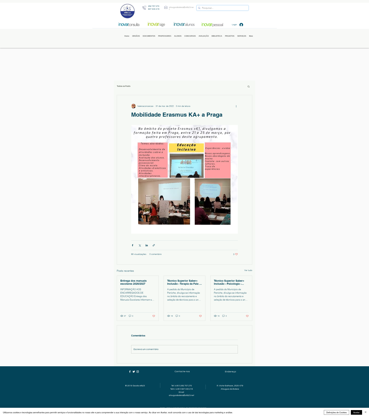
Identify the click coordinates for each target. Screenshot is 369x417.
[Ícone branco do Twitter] (133, 371)
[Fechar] (365, 412)
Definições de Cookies (336, 412)
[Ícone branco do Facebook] (129, 371)
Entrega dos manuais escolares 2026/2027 (133, 282)
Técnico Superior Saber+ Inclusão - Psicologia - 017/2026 (229, 282)
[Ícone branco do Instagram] (137, 371)
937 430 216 (153, 9)
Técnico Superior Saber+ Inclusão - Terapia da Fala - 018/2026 (183, 282)
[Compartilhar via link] (153, 245)
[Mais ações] (236, 106)
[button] (136, 36)
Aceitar (356, 412)
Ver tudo (248, 270)
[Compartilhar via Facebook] (132, 245)
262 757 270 (153, 6)
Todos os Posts (123, 86)
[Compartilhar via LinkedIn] (146, 245)
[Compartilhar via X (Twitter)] (139, 245)
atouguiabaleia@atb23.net (181, 395)
